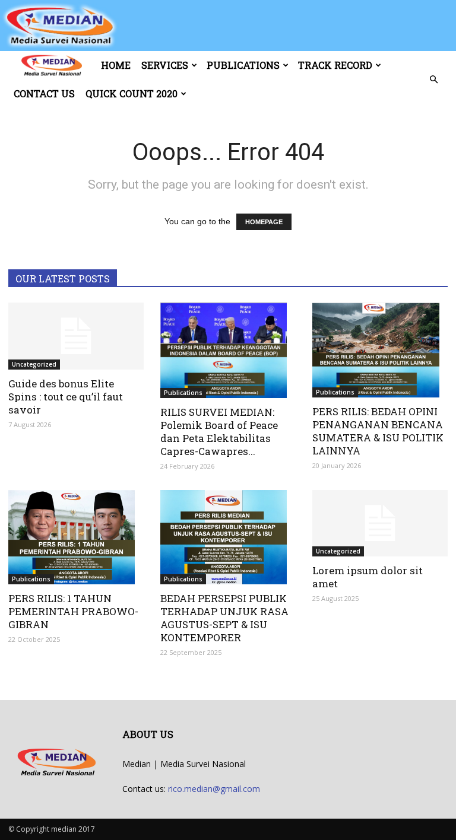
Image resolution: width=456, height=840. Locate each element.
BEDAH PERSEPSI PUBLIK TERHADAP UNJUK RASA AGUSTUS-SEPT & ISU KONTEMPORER (224, 617)
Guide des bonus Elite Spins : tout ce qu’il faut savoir (65, 396)
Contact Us (44, 93)
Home (116, 65)
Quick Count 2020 (132, 93)
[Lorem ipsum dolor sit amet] (380, 523)
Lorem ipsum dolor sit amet (367, 577)
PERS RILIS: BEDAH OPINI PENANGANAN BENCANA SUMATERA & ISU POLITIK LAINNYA (378, 431)
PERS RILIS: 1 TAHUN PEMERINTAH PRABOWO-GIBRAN (73, 611)
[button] (433, 79)
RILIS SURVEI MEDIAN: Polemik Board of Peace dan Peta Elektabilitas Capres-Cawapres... (219, 431)
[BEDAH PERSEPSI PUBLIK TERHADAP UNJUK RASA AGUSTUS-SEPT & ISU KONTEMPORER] (228, 537)
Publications (243, 65)
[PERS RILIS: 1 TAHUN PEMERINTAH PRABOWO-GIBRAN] (76, 537)
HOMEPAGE (264, 221)
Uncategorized (34, 364)
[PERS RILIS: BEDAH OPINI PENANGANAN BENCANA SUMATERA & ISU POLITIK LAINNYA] (380, 350)
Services (164, 65)
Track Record (335, 65)
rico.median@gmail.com (214, 788)
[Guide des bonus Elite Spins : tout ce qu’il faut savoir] (76, 336)
